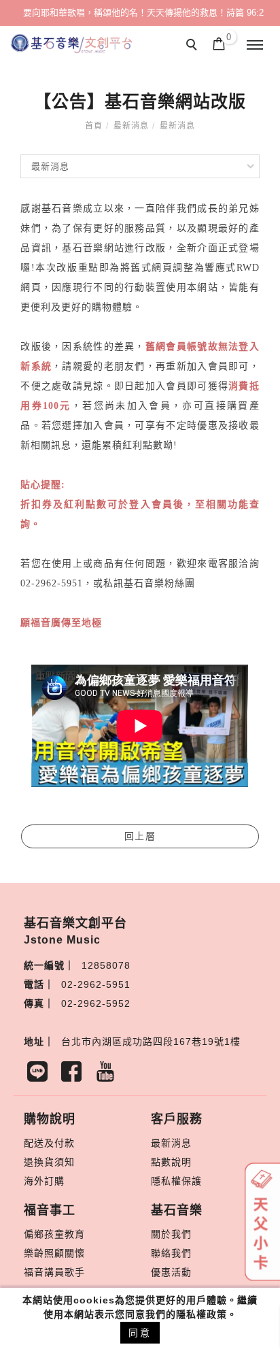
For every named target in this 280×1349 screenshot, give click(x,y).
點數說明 (171, 1161)
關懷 (75, 1253)
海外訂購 (44, 1181)
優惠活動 (171, 1272)
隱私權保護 (176, 1181)
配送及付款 (49, 1142)
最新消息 (131, 126)
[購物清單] (219, 43)
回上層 (140, 836)
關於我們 (171, 1234)
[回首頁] (71, 43)
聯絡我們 (171, 1253)
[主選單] (255, 46)
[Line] (41, 1074)
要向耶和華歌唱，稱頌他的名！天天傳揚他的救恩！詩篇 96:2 (143, 12)
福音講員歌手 (54, 1272)
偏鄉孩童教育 (54, 1234)
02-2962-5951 (95, 984)
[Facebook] (75, 1074)
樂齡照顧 (44, 1253)
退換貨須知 (49, 1161)
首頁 (94, 126)
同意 (140, 1332)
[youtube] (109, 1074)
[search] (194, 46)
